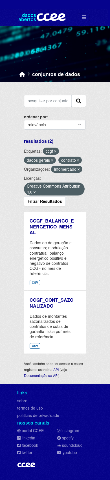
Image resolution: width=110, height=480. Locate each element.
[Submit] (78, 101)
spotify (68, 438)
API (56, 369)
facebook (30, 445)
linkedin (28, 438)
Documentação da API (41, 375)
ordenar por (35, 116)
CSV (35, 282)
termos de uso (30, 408)
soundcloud (72, 445)
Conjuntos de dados (56, 73)
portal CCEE (33, 430)
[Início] (22, 73)
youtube (70, 452)
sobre (22, 400)
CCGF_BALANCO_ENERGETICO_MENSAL (52, 226)
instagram (70, 430)
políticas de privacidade (38, 415)
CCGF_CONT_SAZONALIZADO (51, 303)
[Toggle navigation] (84, 17)
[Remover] (55, 151)
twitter (27, 452)
